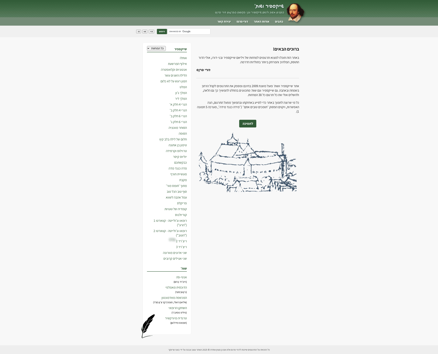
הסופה (183, 133)
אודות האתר (261, 21)
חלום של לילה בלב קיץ (173, 139)
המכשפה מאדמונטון (170, 299)
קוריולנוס (181, 215)
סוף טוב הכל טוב (177, 191)
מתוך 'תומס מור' (176, 185)
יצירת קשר (224, 21)
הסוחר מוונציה (178, 127)
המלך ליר (181, 98)
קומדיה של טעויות (176, 209)
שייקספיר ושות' (269, 6)
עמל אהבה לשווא (176, 197)
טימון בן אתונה (178, 145)
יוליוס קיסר (180, 156)
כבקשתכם (180, 162)
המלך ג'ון (181, 93)
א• (145, 31)
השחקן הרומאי (178, 310)
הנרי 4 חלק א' (178, 104)
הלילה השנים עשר (175, 75)
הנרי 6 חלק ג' (178, 122)
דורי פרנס (242, 21)
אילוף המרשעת (177, 64)
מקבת (183, 180)
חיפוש (162, 31)
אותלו (183, 58)
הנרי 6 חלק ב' (178, 116)
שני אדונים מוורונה (175, 252)
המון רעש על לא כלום (173, 81)
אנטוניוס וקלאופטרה (174, 69)
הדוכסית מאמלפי (176, 289)
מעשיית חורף (178, 174)
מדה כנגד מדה (178, 168)
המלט (183, 87)
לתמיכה (248, 123)
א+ (151, 31)
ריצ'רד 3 (181, 247)
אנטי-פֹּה (180, 279)
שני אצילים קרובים (175, 258)
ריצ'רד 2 (178, 241)
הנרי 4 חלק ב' (178, 110)
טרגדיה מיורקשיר (176, 320)
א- (139, 31)
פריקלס (182, 203)
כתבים (279, 21)
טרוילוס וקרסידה (176, 151)
